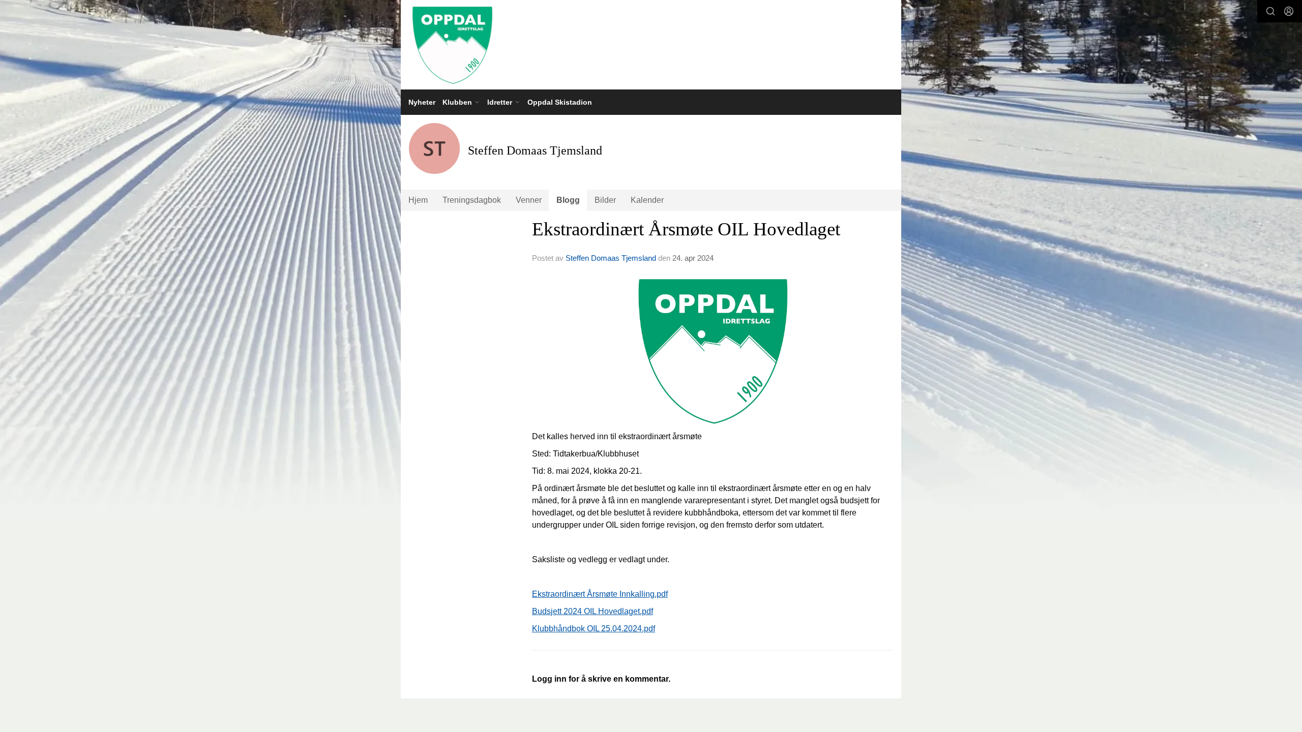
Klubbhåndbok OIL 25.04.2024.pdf (593, 628)
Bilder (605, 200)
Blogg (568, 200)
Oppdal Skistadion (559, 102)
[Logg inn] (1289, 11)
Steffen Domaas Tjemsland (611, 258)
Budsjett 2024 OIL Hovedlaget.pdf (592, 611)
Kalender (647, 200)
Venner (529, 200)
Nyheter (421, 102)
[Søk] (1270, 11)
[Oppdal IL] (651, 44)
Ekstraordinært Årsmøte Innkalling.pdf (600, 594)
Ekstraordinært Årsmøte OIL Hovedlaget (686, 229)
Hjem (418, 200)
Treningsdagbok (471, 200)
